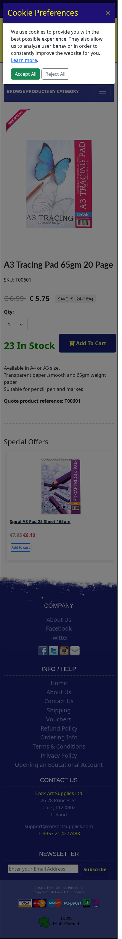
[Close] (108, 13)
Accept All (25, 74)
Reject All (55, 74)
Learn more (24, 60)
